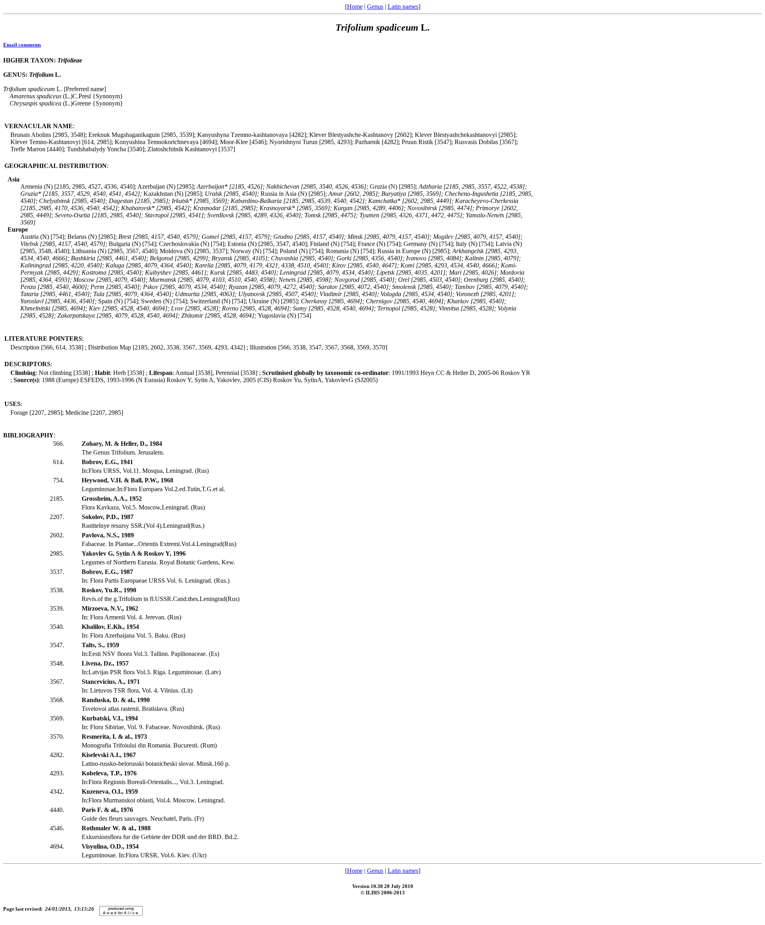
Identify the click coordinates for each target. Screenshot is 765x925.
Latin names (403, 6)
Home (355, 6)
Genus (375, 6)
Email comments (22, 45)
